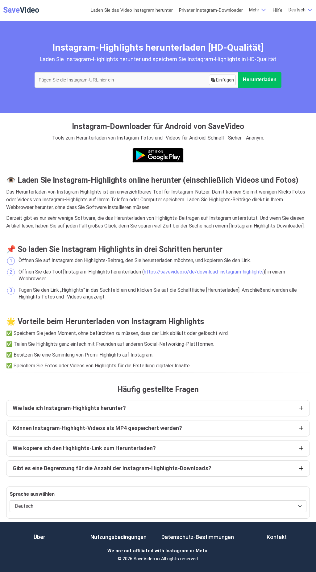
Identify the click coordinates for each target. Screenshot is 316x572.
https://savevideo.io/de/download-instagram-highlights (204, 272)
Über (39, 537)
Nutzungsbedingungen (118, 537)
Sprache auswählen (32, 494)
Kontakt (277, 537)
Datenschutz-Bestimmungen (197, 537)
